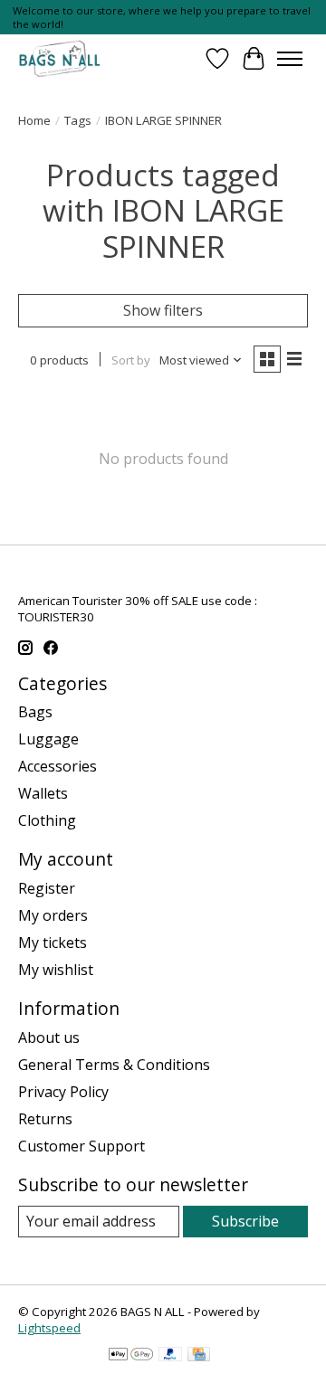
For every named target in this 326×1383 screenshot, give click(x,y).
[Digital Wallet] (131, 1356)
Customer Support (81, 1146)
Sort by (130, 360)
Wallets (43, 793)
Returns (45, 1119)
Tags (77, 120)
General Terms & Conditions (114, 1065)
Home (34, 120)
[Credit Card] (198, 1356)
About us (49, 1037)
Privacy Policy (63, 1092)
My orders (53, 915)
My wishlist (55, 970)
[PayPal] (170, 1356)
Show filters (163, 310)
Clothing (47, 820)
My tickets (52, 942)
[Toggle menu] (290, 59)
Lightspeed (49, 1328)
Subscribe (245, 1221)
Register (46, 888)
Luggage (48, 739)
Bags (35, 712)
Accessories (57, 766)
